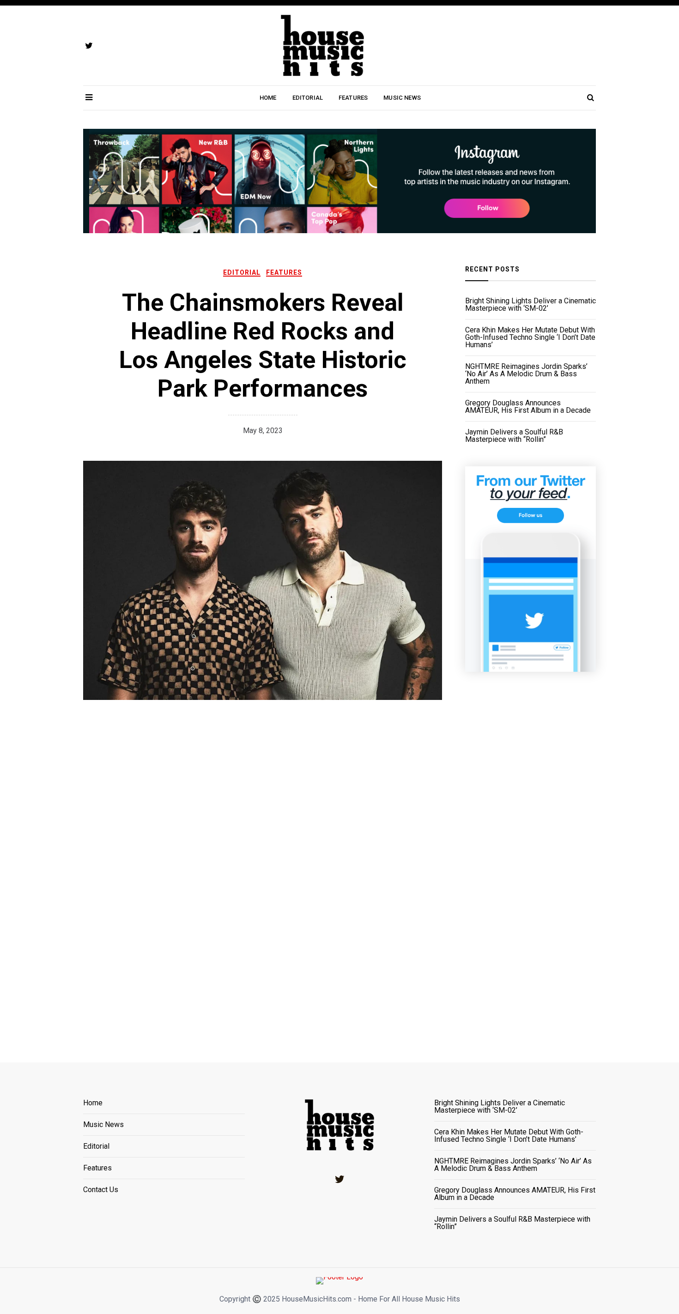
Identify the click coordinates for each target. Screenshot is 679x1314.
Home (268, 97)
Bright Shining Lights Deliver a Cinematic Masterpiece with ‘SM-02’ (530, 304)
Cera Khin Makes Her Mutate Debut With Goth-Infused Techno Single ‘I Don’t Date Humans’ (530, 337)
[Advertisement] (530, 855)
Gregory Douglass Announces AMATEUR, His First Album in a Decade (528, 406)
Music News (402, 97)
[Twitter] (339, 1179)
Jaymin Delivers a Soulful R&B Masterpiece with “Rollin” (514, 435)
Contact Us (100, 1189)
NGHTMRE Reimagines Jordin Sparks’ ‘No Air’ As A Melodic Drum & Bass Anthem (526, 374)
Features (353, 97)
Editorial (307, 97)
